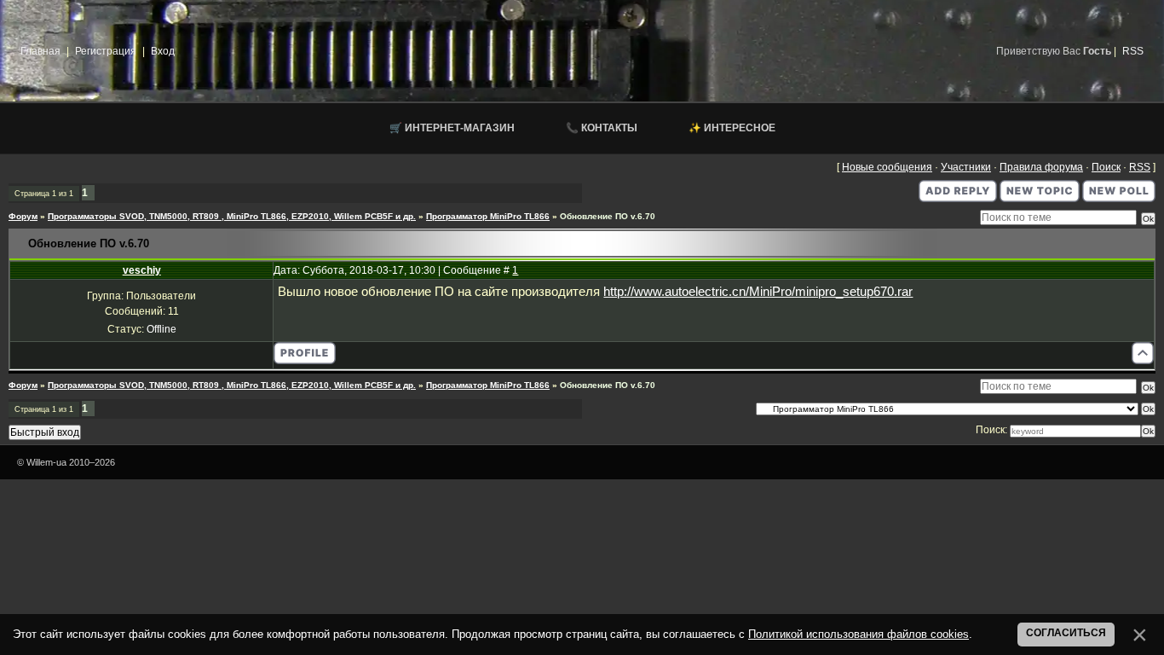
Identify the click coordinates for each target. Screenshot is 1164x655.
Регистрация (105, 51)
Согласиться (1066, 633)
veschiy (142, 270)
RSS (1133, 51)
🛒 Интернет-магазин (452, 128)
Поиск (1106, 167)
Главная (40, 51)
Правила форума (1041, 167)
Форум (23, 216)
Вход (163, 51)
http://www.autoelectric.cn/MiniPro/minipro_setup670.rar (758, 292)
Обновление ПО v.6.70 (607, 216)
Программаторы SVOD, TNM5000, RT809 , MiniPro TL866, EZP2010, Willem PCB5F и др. (232, 216)
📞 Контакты (601, 128)
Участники (966, 167)
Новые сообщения (887, 167)
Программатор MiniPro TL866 (488, 216)
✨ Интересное (732, 128)
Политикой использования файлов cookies (858, 634)
